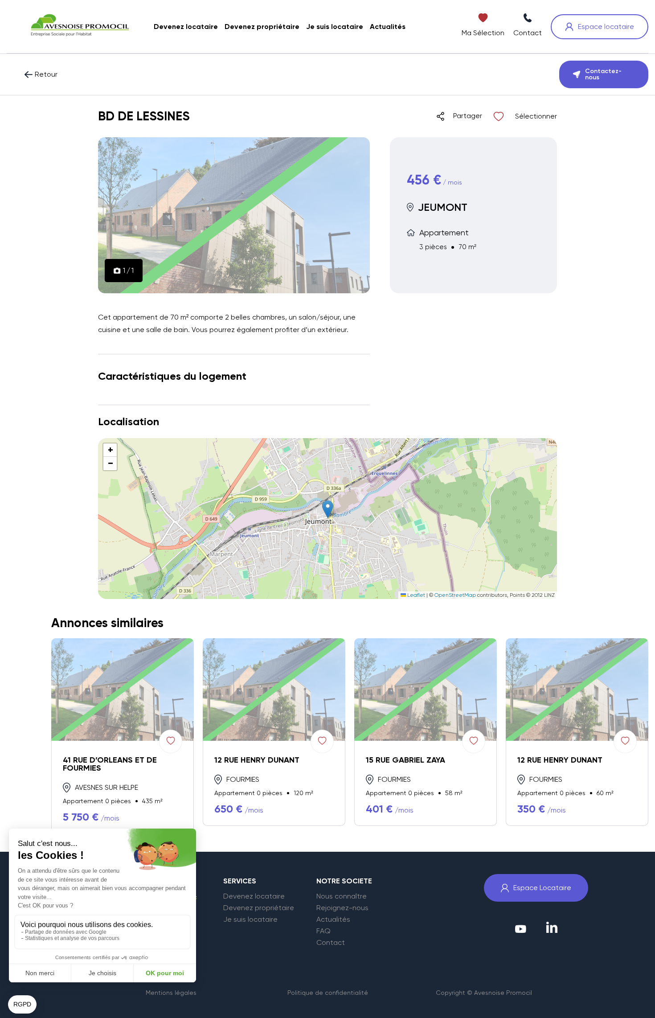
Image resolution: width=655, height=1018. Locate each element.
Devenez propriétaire (258, 907)
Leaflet (415, 595)
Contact (330, 942)
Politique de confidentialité (327, 992)
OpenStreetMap (455, 595)
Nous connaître (341, 896)
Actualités (333, 919)
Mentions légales (171, 992)
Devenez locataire (254, 896)
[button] (327, 509)
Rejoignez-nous (342, 907)
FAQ (323, 931)
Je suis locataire (250, 919)
